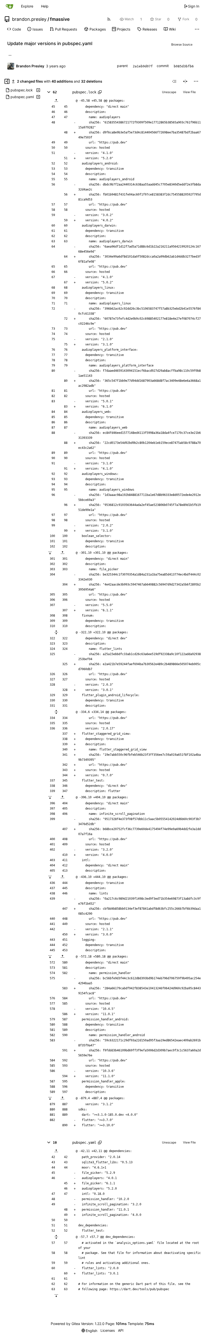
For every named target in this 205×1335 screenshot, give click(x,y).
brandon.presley (29, 19)
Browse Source (181, 44)
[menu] (196, 81)
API (121, 1330)
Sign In (193, 6)
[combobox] (174, 81)
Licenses (107, 1330)
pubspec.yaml (84, 1142)
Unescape (169, 92)
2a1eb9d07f (143, 66)
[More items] (197, 29)
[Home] (9, 6)
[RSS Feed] (108, 19)
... (10, 55)
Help (44, 6)
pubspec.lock (84, 92)
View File (189, 92)
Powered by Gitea (65, 1323)
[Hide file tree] (7, 81)
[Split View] (185, 81)
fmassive (60, 19)
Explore (27, 6)
